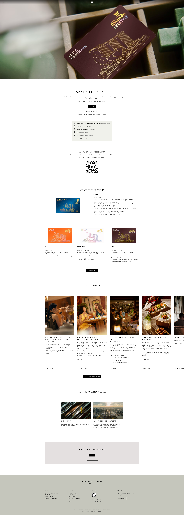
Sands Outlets (106, 123)
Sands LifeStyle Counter (90, 157)
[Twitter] (100, 502)
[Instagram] (93, 502)
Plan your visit (73, 494)
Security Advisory (97, 509)
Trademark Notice (78, 509)
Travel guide (72, 493)
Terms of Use (106, 509)
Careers (47, 494)
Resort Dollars (82, 126)
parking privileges (83, 132)
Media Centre (49, 496)
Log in (97, 111)
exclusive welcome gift (88, 135)
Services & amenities (74, 498)
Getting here (72, 496)
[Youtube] (98, 502)
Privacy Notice (88, 509)
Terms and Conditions (92, 460)
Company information (51, 493)
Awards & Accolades (51, 498)
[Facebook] (95, 502)
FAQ (70, 501)
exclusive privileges (101, 114)
